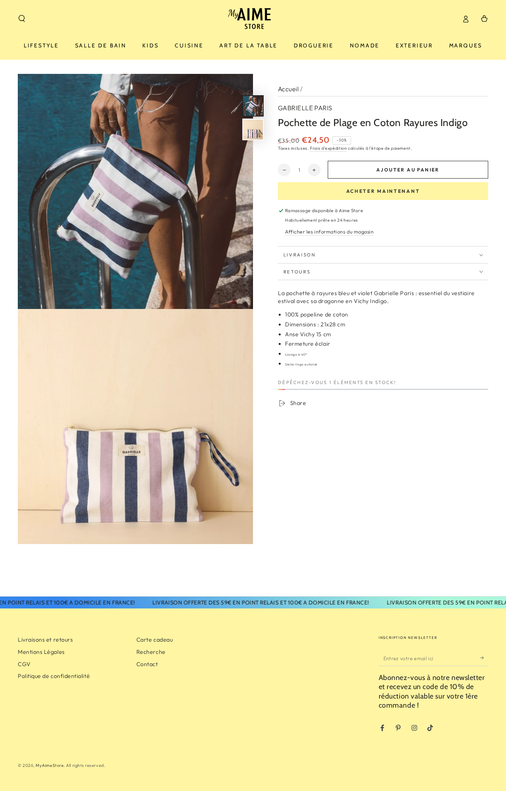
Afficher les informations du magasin (329, 231)
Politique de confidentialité (54, 676)
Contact (147, 664)
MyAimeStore (50, 765)
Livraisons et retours (45, 639)
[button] (22, 18)
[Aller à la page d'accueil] (253, 18)
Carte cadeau (154, 639)
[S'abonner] (484, 658)
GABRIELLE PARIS (305, 108)
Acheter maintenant (383, 191)
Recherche (151, 651)
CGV (24, 664)
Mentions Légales (41, 651)
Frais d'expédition (328, 148)
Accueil (288, 89)
